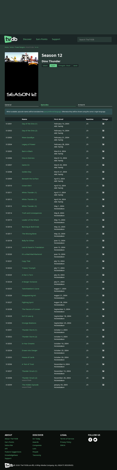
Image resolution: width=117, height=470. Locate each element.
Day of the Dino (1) (29, 123)
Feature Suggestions (13, 452)
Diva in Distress (28, 158)
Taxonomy (37, 455)
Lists (34, 448)
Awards (36, 442)
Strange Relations (29, 323)
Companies (37, 445)
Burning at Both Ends (30, 227)
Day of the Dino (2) (29, 130)
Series (12, 47)
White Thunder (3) (29, 206)
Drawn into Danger (29, 350)
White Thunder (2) (29, 199)
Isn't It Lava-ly (27, 316)
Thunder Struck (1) (29, 371)
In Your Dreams (28, 343)
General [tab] (8, 105)
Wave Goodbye (28, 137)
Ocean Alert (27, 185)
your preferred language (52, 112)
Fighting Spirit (27, 302)
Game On (25, 165)
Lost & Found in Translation (33, 247)
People (35, 452)
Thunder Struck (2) (29, 378)
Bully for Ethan (28, 240)
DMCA (62, 445)
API (6, 448)
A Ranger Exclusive (29, 282)
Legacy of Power (28, 144)
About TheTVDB (11, 439)
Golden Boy (26, 172)
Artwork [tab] (81, 105)
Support (56, 39)
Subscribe (9, 445)
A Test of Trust (28, 364)
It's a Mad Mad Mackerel (32, 254)
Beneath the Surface (30, 178)
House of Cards (28, 357)
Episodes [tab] (45, 105)
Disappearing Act (29, 295)
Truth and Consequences (32, 213)
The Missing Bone (29, 233)
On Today (36, 439)
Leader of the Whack (30, 220)
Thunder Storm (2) (29, 336)
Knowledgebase (11, 455)
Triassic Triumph (28, 268)
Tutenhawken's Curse (30, 288)
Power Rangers (20, 47)
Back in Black (27, 151)
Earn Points (41, 39)
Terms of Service (67, 439)
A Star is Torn (27, 275)
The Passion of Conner (31, 309)
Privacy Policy (65, 442)
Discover (27, 39)
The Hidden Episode (30, 385)
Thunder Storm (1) (29, 330)
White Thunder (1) (29, 192)
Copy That (26, 261)
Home (7, 47)
